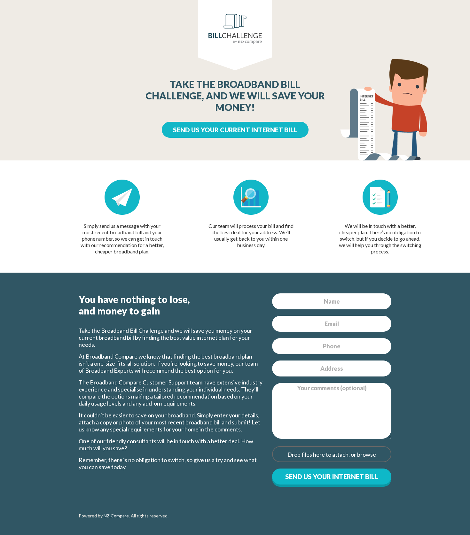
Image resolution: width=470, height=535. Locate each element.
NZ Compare (116, 515)
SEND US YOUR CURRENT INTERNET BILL (235, 130)
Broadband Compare (116, 382)
